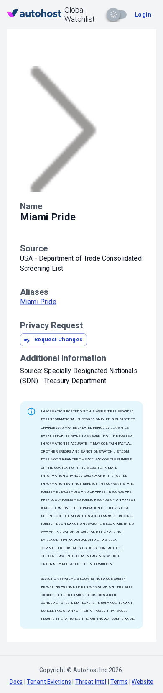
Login (143, 14)
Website (142, 681)
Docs (16, 681)
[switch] (113, 14)
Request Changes (58, 339)
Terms (119, 681)
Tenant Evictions (49, 681)
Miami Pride (38, 302)
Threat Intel (91, 681)
